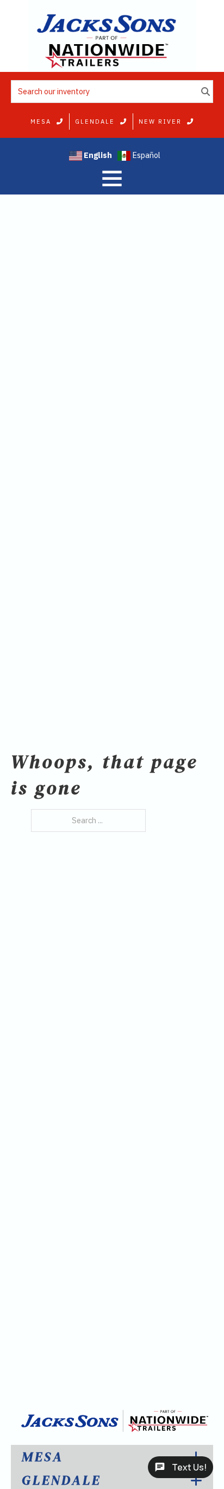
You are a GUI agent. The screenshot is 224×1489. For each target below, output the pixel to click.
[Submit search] (205, 91)
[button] (112, 1457)
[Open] (112, 178)
